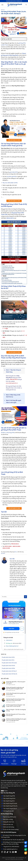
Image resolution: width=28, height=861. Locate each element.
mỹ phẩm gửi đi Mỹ (11, 176)
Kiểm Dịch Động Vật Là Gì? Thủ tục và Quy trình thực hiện (15, 715)
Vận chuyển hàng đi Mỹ (9, 796)
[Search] (26, 5)
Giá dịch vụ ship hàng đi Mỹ (7, 432)
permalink (3, 553)
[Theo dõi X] (10, 852)
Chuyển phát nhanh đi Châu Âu (9, 674)
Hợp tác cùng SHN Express (9, 817)
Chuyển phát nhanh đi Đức (8, 668)
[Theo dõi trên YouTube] (16, 852)
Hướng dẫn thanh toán (8, 822)
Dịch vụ (3, 9)
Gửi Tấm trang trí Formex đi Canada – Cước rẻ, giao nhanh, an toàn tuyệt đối (15, 705)
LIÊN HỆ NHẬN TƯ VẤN (14, 140)
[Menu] (2, 4)
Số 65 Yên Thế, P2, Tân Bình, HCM (15, 839)
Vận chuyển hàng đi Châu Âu (10, 806)
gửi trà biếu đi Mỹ (14, 172)
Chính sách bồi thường (8, 827)
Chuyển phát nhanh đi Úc (8, 660)
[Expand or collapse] (25, 39)
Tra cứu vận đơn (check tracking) (11, 829)
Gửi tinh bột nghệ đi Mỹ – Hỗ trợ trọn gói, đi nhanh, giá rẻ (15, 682)
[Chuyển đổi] (4, 369)
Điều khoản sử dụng (8, 819)
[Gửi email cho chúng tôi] (13, 852)
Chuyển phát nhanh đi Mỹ (8, 657)
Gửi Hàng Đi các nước (8, 811)
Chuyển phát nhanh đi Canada (9, 662)
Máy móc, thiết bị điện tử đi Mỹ (10, 182)
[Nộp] (25, 596)
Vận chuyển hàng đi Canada (10, 803)
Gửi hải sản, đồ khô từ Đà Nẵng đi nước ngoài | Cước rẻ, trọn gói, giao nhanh (16, 719)
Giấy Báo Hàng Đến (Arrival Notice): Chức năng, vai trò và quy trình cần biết (15, 699)
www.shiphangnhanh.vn (12, 383)
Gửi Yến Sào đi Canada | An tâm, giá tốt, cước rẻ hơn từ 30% (16, 694)
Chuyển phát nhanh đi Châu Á (9, 671)
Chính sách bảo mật (8, 824)
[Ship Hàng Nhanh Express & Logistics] (14, 4)
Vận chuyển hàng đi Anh (9, 798)
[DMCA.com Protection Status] (4, 790)
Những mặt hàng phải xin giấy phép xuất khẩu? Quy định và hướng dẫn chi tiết (15, 688)
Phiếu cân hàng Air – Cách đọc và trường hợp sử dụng (16, 710)
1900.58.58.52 (4, 763)
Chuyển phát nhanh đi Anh (8, 665)
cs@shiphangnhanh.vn (12, 849)
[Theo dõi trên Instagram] (5, 852)
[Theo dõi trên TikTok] (7, 852)
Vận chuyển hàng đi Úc (9, 801)
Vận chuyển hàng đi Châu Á (10, 808)
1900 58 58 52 (10, 218)
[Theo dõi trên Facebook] (2, 852)
